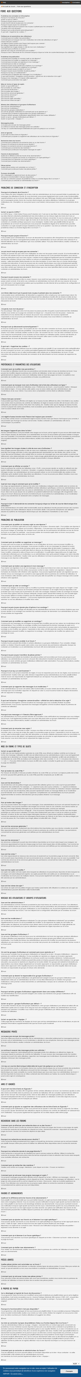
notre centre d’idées (46, 1313)
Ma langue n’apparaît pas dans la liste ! (14, 45)
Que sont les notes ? (7, 97)
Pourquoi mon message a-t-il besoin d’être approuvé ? (19, 78)
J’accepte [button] (69, 1371)
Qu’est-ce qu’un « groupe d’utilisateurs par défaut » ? (18, 117)
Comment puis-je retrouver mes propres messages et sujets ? (21, 150)
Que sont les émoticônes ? (9, 89)
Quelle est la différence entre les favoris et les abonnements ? (21, 156)
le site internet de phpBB (61, 438)
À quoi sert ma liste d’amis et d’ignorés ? (14, 134)
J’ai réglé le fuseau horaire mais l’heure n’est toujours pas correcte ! (23, 43)
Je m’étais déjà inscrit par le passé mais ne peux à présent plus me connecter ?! (27, 26)
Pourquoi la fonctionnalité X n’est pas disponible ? (17, 177)
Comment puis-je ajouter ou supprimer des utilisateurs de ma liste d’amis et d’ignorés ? (30, 136)
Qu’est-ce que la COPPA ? (9, 19)
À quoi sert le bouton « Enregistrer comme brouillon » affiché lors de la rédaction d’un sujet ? (31, 76)
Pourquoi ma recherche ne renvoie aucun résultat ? (18, 144)
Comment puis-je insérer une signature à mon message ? (20, 62)
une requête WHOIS (48, 1329)
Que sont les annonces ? (9, 95)
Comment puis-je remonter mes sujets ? (14, 80)
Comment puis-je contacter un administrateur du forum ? (20, 180)
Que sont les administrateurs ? (11, 106)
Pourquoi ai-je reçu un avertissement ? (13, 73)
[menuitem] (3, 2)
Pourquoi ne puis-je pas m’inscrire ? (13, 21)
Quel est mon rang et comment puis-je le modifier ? (18, 50)
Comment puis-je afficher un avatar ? (13, 49)
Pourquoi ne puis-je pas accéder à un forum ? (16, 69)
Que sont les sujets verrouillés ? (11, 98)
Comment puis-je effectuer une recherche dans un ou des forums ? (23, 142)
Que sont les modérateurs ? (10, 108)
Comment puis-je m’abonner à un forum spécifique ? (18, 159)
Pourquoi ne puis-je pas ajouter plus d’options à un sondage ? (21, 66)
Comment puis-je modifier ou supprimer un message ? (19, 60)
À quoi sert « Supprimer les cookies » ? (13, 32)
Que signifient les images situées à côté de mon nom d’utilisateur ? (23, 47)
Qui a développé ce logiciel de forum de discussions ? (19, 175)
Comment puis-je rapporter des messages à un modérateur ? (21, 74)
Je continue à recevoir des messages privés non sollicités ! (20, 127)
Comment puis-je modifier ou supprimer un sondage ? (19, 67)
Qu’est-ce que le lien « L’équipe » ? (12, 119)
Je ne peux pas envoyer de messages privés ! (16, 125)
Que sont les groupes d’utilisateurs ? (13, 110)
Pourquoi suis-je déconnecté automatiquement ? (17, 30)
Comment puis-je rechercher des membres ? (16, 148)
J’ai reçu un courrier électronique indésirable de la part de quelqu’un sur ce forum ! (28, 128)
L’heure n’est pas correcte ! (9, 42)
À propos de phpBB (63, 1299)
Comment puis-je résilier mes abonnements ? (16, 161)
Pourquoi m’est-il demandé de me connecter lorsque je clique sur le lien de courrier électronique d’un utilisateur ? (38, 52)
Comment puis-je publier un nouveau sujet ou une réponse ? (21, 58)
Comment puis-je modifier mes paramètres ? (16, 38)
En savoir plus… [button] (17, 1374)
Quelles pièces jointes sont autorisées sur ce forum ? (18, 167)
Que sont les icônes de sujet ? (11, 100)
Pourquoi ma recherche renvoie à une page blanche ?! (19, 146)
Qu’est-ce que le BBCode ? (10, 86)
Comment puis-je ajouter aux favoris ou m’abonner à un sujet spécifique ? (25, 157)
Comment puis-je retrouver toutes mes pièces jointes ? (19, 169)
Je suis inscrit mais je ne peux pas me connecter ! (17, 23)
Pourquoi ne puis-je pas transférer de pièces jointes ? (18, 71)
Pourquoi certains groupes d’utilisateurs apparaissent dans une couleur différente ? (28, 115)
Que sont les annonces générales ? (12, 93)
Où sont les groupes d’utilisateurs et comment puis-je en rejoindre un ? (24, 112)
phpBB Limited (58, 1295)
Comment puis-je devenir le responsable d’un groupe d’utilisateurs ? (23, 113)
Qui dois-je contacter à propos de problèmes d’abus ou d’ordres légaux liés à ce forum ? (30, 179)
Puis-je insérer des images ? (10, 91)
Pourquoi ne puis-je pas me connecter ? (14, 25)
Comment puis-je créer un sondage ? (13, 64)
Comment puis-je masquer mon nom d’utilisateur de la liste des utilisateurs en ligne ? (29, 40)
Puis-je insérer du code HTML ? (11, 88)
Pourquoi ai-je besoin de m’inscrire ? (13, 18)
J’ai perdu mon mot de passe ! (11, 28)
